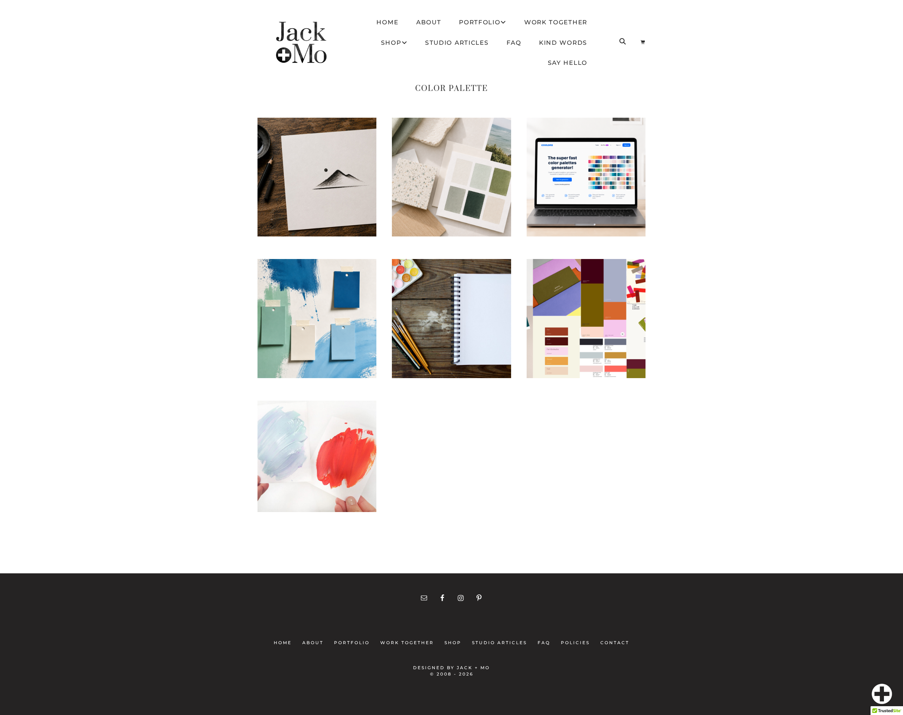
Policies (575, 642)
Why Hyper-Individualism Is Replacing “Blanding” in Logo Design (317, 193)
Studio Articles (499, 642)
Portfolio (352, 642)
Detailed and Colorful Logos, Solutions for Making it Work (451, 348)
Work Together (407, 642)
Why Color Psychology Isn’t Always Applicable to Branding (317, 476)
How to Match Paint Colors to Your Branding (317, 323)
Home (285, 642)
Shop (453, 642)
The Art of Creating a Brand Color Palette (451, 181)
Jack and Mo (301, 42)
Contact (612, 642)
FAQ (543, 642)
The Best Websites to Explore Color (586, 181)
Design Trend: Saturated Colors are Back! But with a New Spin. (586, 335)
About (313, 642)
